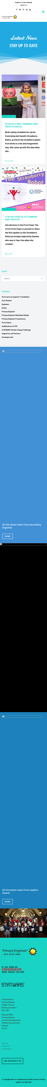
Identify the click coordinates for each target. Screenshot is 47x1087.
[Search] (42, 278)
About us (5, 1043)
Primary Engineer (8, 312)
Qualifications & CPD (9, 326)
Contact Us (23, 5)
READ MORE (7, 536)
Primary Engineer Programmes (14, 319)
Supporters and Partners (11, 333)
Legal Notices (6, 1049)
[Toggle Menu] (43, 12)
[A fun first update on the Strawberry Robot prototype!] (23, 212)
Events (4, 308)
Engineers (5, 304)
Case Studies (7, 300)
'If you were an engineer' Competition (16, 297)
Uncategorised (7, 337)
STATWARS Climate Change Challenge (16, 330)
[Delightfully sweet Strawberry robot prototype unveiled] (23, 119)
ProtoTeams (6, 323)
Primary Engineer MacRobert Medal (15, 315)
